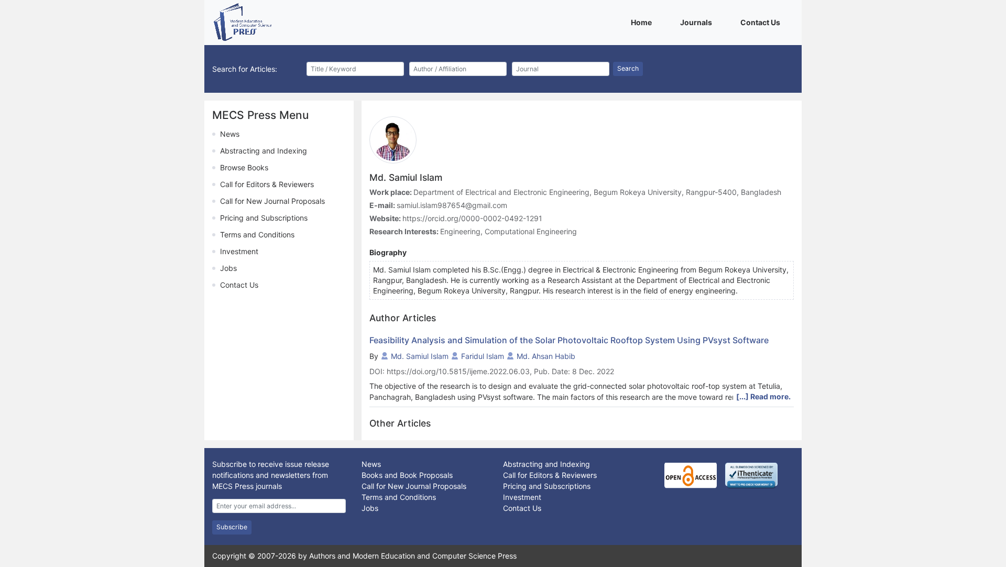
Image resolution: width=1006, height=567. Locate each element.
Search (628, 68)
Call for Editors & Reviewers (267, 184)
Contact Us (762, 22)
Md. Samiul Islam (420, 356)
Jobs (228, 268)
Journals (698, 22)
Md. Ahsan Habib (546, 356)
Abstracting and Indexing (263, 150)
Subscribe (231, 527)
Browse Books (244, 167)
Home (643, 22)
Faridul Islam (482, 356)
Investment (239, 251)
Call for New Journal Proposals (272, 201)
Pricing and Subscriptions (264, 217)
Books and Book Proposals (407, 475)
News (229, 133)
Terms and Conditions (257, 234)
